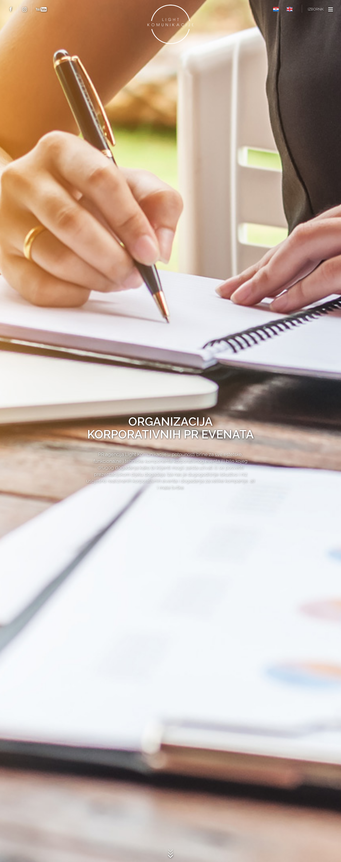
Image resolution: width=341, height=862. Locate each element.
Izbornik (316, 9)
